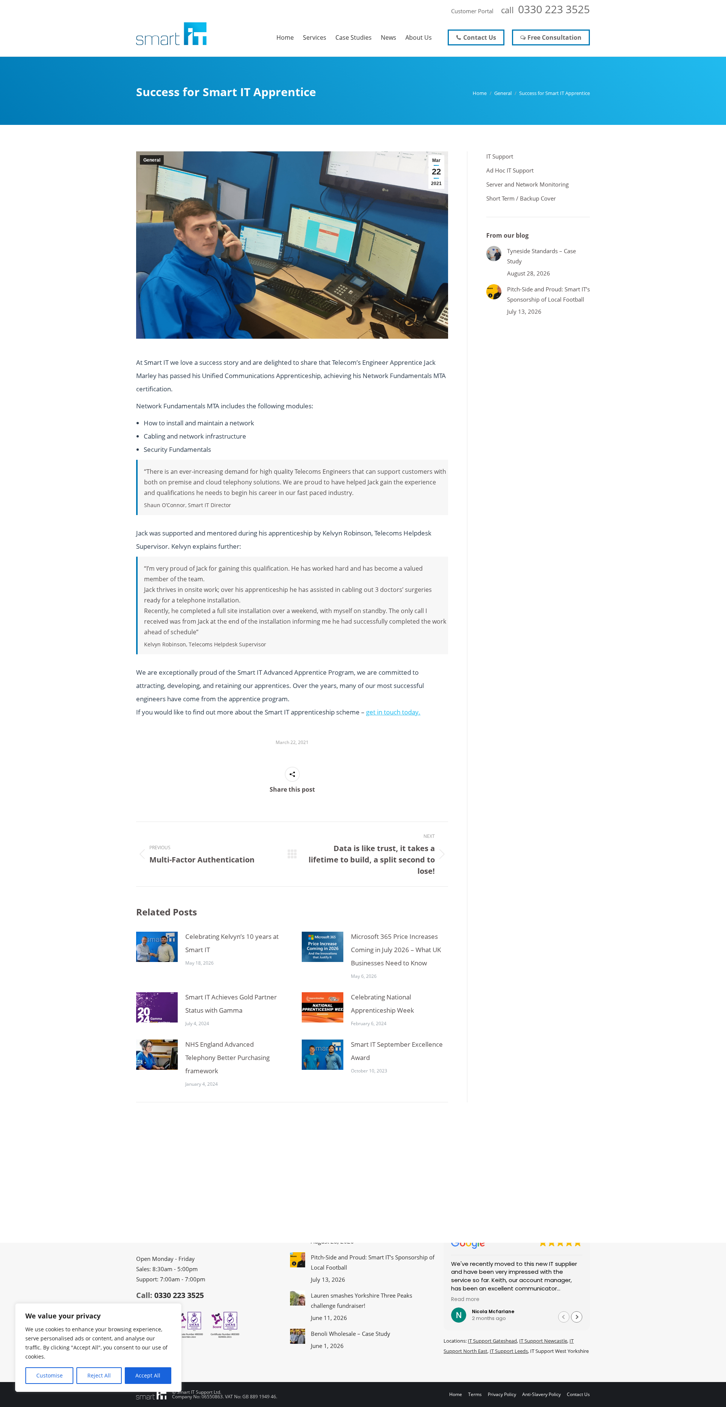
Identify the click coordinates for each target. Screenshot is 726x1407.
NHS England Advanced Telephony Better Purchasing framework (227, 1057)
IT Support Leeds (509, 1351)
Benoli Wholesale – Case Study (350, 1333)
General (151, 160)
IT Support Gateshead (492, 1340)
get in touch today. (393, 712)
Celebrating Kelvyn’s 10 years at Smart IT (232, 943)
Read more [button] (465, 1299)
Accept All (147, 1375)
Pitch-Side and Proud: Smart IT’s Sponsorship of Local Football (548, 294)
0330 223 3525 (554, 9)
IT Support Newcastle (543, 1340)
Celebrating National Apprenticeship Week (382, 1004)
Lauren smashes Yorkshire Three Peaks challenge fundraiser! (361, 1300)
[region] (98, 1347)
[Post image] (157, 947)
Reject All (99, 1375)
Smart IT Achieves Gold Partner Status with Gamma (231, 1004)
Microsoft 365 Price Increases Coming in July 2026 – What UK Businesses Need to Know (396, 949)
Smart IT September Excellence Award (397, 1051)
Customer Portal (472, 11)
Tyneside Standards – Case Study (541, 256)
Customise (49, 1375)
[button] (576, 1317)
